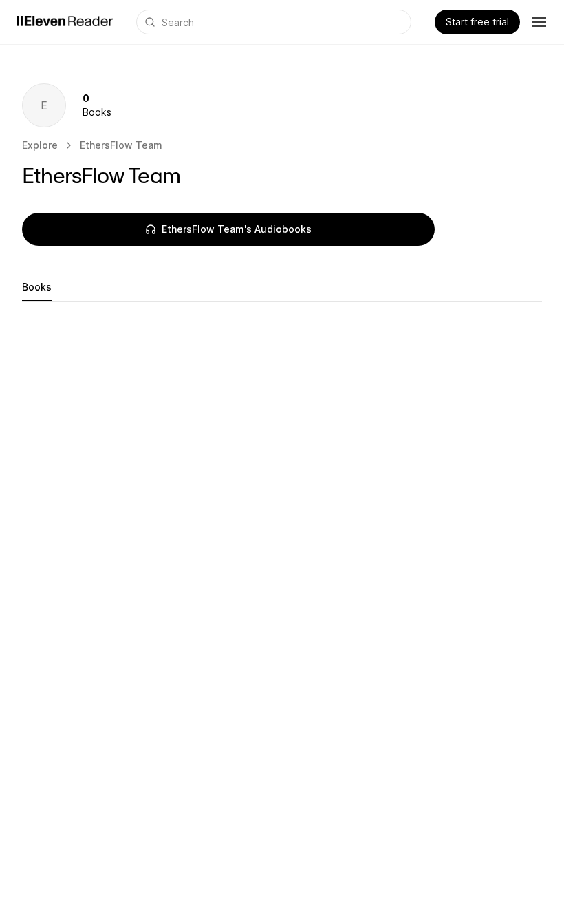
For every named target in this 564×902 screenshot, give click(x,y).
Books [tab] (37, 287)
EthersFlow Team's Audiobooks (237, 229)
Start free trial (477, 22)
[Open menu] (539, 22)
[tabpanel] (282, 329)
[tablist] (282, 287)
